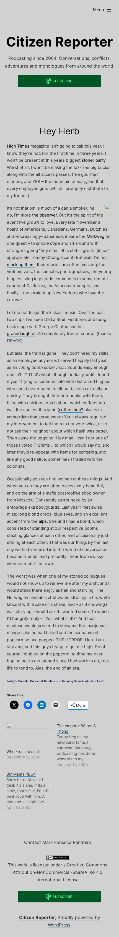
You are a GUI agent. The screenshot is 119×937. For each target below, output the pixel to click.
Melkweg (95, 236)
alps (43, 521)
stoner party (93, 160)
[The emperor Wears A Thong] (82, 745)
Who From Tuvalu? (23, 751)
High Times (18, 146)
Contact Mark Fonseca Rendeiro (57, 842)
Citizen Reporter (59, 42)
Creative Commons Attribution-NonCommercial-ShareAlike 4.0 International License (60, 872)
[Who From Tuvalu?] (28, 736)
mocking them (21, 264)
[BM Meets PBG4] (31, 790)
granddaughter (21, 333)
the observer (44, 215)
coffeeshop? (71, 409)
